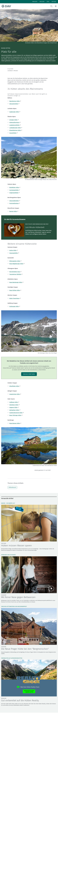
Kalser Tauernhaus (14, 298)
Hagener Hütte (13, 407)
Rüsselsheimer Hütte (15, 130)
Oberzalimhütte (13, 103)
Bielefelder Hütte (14, 187)
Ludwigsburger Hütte (15, 127)
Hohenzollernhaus (14, 122)
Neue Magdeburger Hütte (16, 263)
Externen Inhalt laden (29, 374)
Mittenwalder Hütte (14, 261)
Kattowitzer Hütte (14, 410)
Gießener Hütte (13, 402)
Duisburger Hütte (14, 306)
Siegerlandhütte (13, 192)
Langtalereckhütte (14, 125)
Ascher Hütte (12, 250)
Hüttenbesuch (12, 487)
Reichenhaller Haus (14, 271)
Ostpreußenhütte (14, 200)
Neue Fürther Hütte (14, 290)
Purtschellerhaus (14, 203)
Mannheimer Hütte (14, 101)
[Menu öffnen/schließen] (55, 6)
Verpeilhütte (12, 133)
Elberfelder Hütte (14, 386)
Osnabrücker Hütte (14, 394)
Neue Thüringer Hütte (15, 415)
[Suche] (51, 6)
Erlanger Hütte (13, 120)
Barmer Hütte (13, 211)
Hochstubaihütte (14, 190)
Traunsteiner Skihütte (15, 274)
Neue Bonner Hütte (14, 423)
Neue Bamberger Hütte (15, 282)
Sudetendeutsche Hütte (15, 412)
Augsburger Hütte (14, 111)
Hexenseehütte (13, 253)
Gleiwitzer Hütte (13, 405)
